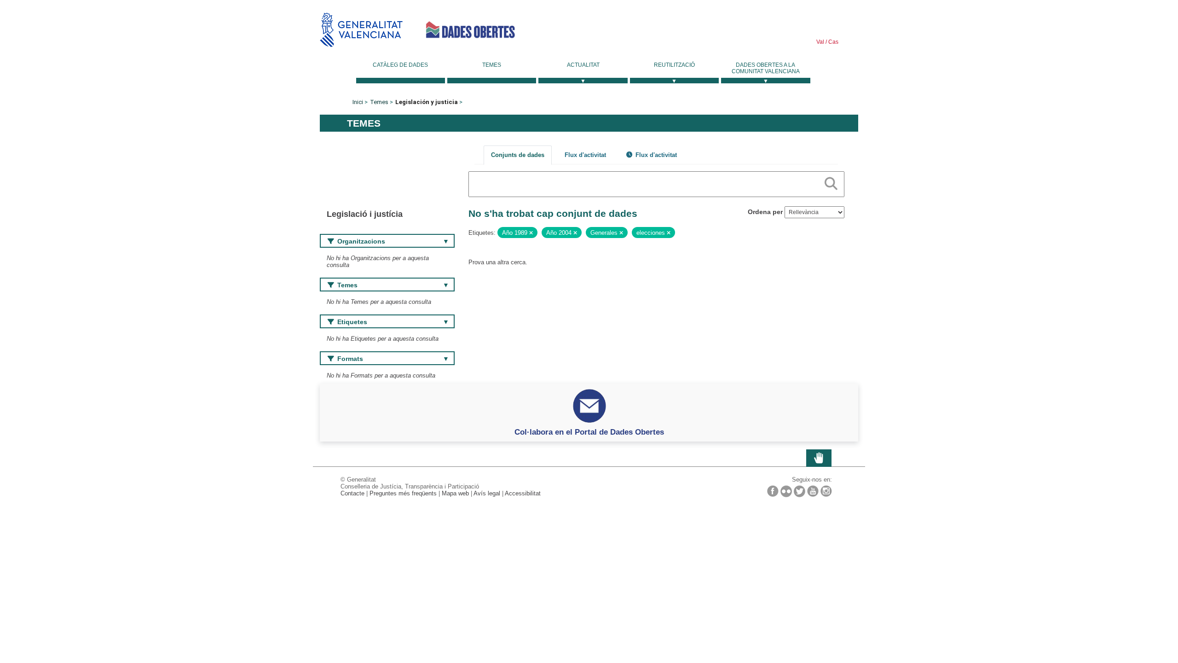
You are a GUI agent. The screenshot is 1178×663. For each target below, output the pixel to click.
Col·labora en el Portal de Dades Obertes (589, 431)
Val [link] (820, 42)
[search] (831, 181)
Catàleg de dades (400, 65)
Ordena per (765, 211)
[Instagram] (826, 491)
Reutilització (674, 65)
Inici (357, 102)
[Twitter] (799, 491)
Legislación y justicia (426, 102)
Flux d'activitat (585, 154)
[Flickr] (786, 491)
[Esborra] (531, 233)
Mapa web (455, 493)
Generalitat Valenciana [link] (361, 29)
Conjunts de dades (517, 154)
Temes (491, 65)
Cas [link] (832, 42)
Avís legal (487, 493)
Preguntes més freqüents (403, 493)
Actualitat (583, 65)
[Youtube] (813, 491)
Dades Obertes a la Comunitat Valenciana (766, 68)
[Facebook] (773, 491)
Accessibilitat (523, 493)
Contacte (352, 493)
